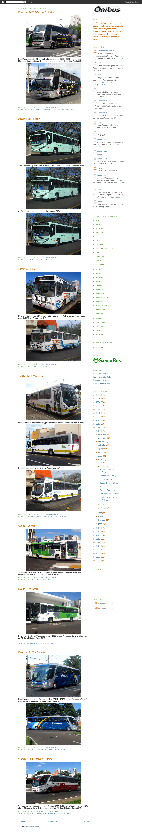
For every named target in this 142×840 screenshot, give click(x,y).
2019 (98, 420)
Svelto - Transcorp (28, 589)
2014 (98, 532)
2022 (98, 409)
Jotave (46, 366)
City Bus (34, 366)
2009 (98, 550)
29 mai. (103, 463)
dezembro (102, 434)
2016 (98, 431)
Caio (45, 259)
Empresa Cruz (36, 516)
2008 (98, 553)
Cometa (33, 750)
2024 (98, 402)
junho (100, 456)
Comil (32, 580)
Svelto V (49, 580)
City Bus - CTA (26, 269)
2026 (98, 395)
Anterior (21, 822)
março (101, 516)
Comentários (102, 608)
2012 (98, 539)
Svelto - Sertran (27, 525)
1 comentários (51, 577)
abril (100, 513)
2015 (98, 528)
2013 (98, 535)
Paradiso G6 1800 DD (63, 109)
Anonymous (102, 89)
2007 (98, 557)
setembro (102, 445)
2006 (98, 560)
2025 (98, 399)
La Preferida (36, 109)
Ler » (121, 59)
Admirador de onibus (105, 51)
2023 (98, 406)
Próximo (85, 822)
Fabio (99, 63)
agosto (101, 449)
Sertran (40, 580)
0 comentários (51, 107)
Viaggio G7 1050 (64, 813)
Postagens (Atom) (33, 827)
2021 (98, 413)
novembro (102, 438)
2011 (98, 542)
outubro (101, 441)
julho (100, 452)
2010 (98, 546)
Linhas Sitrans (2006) (101, 383)
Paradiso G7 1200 (57, 750)
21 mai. (103, 466)
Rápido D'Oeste (48, 813)
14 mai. (103, 505)
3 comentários (51, 257)
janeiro (101, 524)
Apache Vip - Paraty (29, 119)
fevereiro (102, 520)
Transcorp (50, 643)
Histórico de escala (101, 380)
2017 (98, 427)
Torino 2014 (60, 516)
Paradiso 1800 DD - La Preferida (36, 12)
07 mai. (103, 508)
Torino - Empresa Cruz (30, 375)
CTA (40, 366)
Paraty (51, 259)
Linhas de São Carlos (101, 374)
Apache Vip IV (36, 259)
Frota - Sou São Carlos (102, 377)
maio (100, 459)
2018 (98, 424)
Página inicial (53, 822)
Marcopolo (48, 109)
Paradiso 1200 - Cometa (31, 652)
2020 (98, 417)
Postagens (101, 603)
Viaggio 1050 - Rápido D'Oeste (35, 759)
